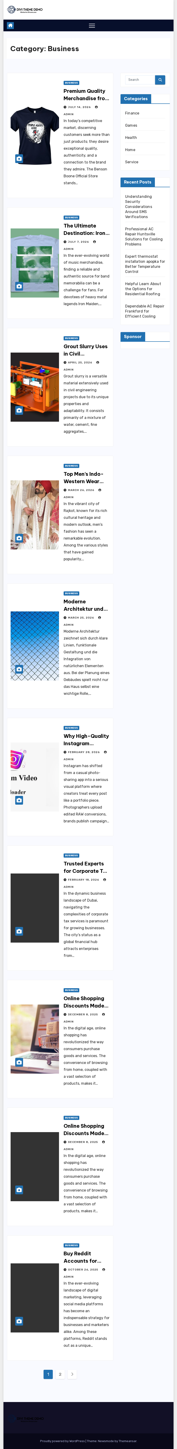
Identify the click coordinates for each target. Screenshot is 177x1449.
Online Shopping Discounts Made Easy (84, 1005)
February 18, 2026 (84, 879)
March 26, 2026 (81, 490)
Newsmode (106, 1441)
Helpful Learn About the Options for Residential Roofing (143, 289)
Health (131, 137)
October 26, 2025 (83, 1269)
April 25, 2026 (80, 362)
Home (130, 150)
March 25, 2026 (81, 617)
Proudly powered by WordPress (63, 1441)
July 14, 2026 (80, 107)
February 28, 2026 (84, 752)
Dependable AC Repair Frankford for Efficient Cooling (144, 311)
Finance (132, 113)
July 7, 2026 (79, 241)
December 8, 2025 (83, 1014)
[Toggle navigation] (92, 25)
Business (71, 83)
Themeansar (127, 1441)
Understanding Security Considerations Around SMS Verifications (138, 206)
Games (131, 125)
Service (131, 162)
